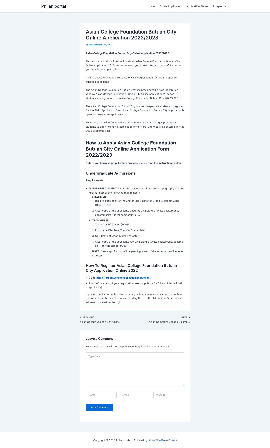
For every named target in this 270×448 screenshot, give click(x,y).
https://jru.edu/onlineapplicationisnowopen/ (123, 277)
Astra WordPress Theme (162, 440)
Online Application (170, 6)
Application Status (197, 6)
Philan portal (53, 6)
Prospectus (219, 6)
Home (151, 6)
